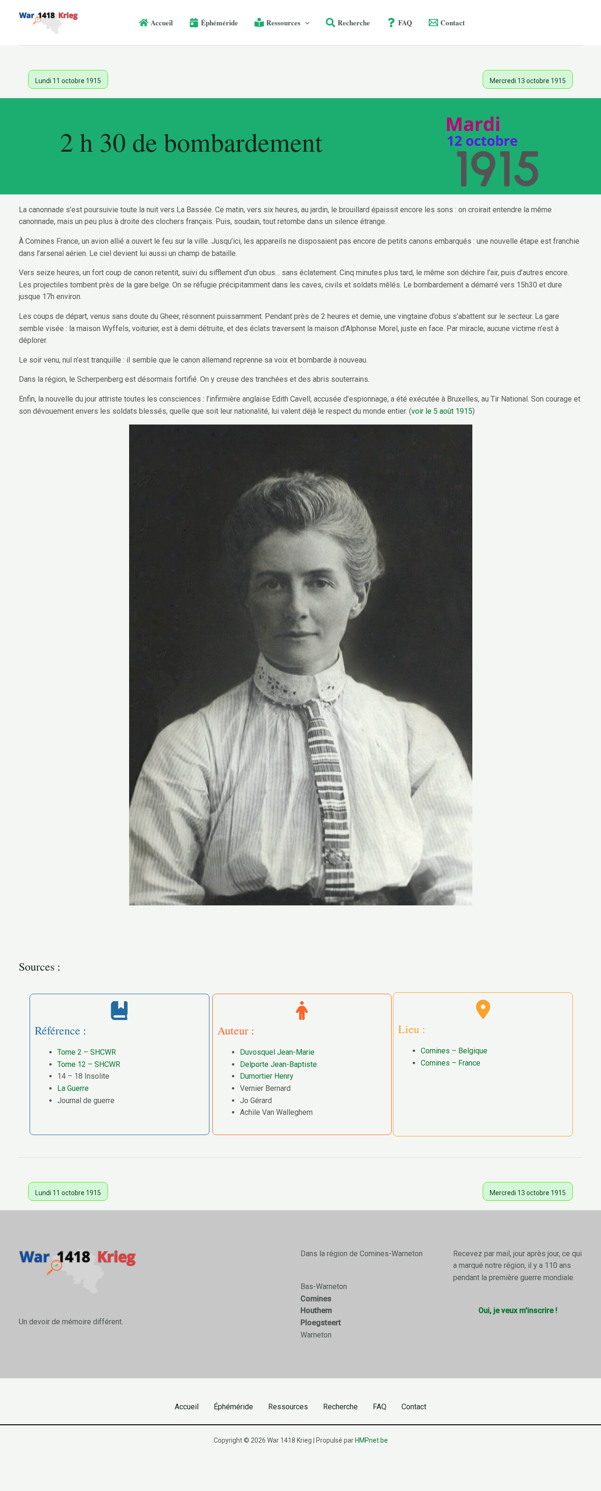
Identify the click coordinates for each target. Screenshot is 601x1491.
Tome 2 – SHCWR (86, 1052)
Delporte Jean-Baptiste (278, 1064)
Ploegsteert (320, 1322)
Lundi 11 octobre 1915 (68, 81)
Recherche (340, 1406)
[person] (302, 1010)
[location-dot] (483, 1009)
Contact (413, 1406)
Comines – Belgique (454, 1050)
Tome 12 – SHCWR (88, 1064)
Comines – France (450, 1062)
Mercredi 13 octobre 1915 (528, 81)
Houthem (316, 1310)
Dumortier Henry (266, 1076)
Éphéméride (233, 1406)
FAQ (379, 1406)
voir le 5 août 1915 (441, 411)
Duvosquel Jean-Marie (277, 1052)
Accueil (187, 1406)
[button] (304, 22)
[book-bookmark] (119, 1010)
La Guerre (73, 1088)
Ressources (288, 1406)
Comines (315, 1298)
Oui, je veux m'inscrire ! (517, 1310)
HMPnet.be (371, 1440)
